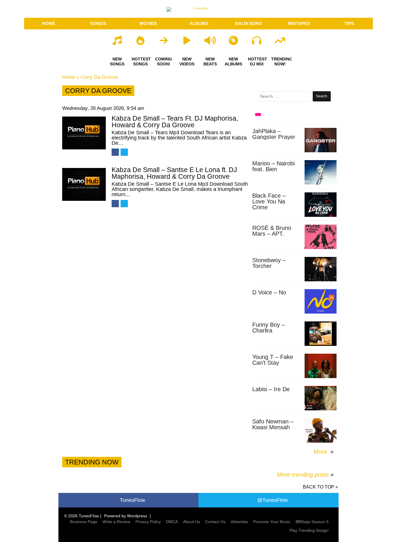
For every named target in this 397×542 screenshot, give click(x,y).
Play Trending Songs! (309, 530)
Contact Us (215, 521)
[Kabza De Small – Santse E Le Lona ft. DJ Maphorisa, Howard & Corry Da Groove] (84, 184)
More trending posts (305, 474)
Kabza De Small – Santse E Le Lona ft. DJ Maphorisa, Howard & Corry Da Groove (174, 173)
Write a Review (116, 521)
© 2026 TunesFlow (81, 516)
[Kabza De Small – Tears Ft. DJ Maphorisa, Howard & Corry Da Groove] (84, 133)
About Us (191, 521)
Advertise (239, 521)
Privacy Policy (148, 521)
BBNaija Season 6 (312, 521)
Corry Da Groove (99, 77)
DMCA (172, 521)
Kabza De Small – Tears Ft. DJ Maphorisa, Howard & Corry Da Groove (175, 122)
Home (68, 77)
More (321, 451)
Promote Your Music (271, 521)
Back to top (318, 486)
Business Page (83, 521)
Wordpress (137, 516)
